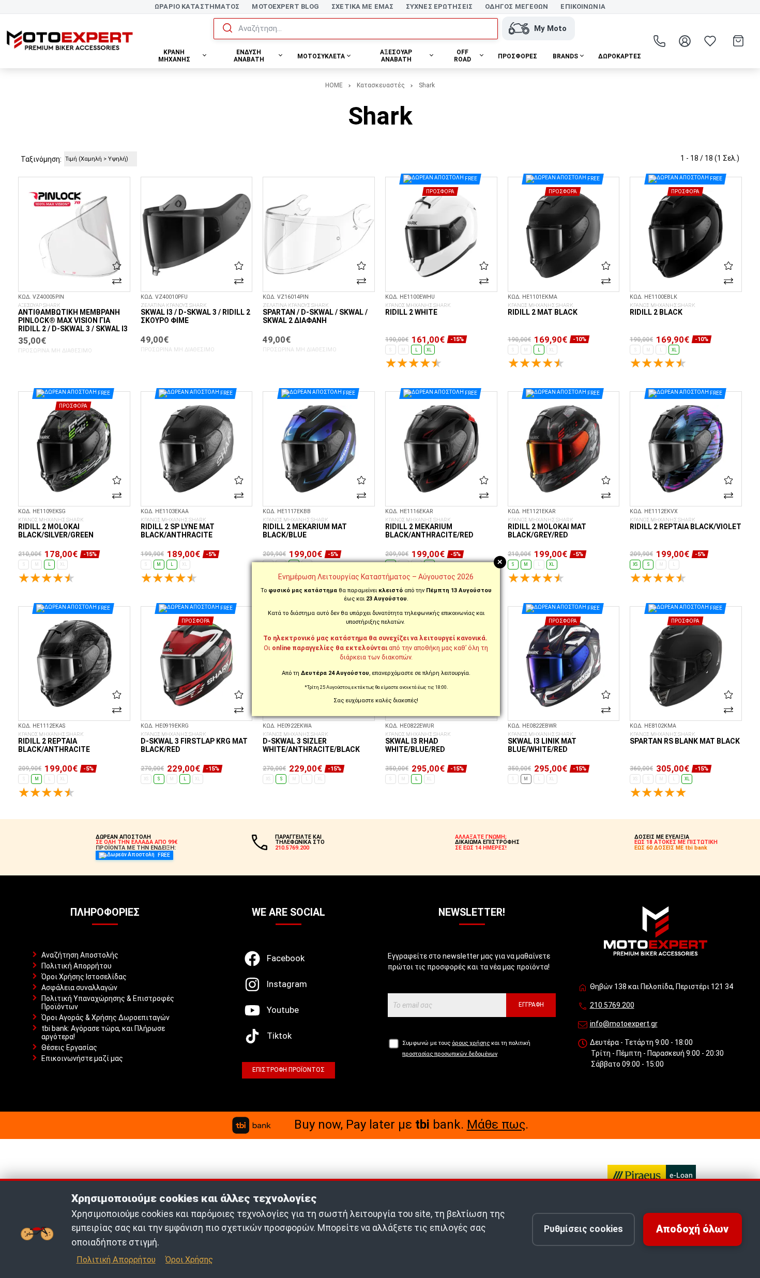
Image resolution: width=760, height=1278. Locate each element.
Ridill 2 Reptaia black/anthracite (54, 742)
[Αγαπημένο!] (117, 265)
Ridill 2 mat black (542, 309)
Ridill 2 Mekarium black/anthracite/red (429, 528)
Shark (427, 85)
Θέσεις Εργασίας (69, 1047)
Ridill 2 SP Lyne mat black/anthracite (178, 528)
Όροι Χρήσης (189, 1260)
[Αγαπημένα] (710, 41)
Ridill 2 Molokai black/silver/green (56, 528)
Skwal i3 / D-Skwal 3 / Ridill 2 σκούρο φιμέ (195, 314)
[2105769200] (660, 41)
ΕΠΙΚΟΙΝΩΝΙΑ (582, 6)
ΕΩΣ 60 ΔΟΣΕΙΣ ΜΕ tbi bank (670, 847)
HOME (334, 85)
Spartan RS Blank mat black (685, 738)
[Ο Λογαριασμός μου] (685, 41)
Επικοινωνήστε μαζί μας (82, 1058)
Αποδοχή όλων (692, 1229)
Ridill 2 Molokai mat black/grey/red (547, 528)
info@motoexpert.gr (624, 1024)
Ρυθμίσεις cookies (583, 1229)
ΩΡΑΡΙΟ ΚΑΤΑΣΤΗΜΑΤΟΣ (197, 6)
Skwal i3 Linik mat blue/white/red (542, 742)
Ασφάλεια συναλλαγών (79, 987)
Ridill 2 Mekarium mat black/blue (305, 528)
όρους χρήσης (471, 1043)
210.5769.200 (612, 1005)
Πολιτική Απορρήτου (76, 966)
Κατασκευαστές (381, 85)
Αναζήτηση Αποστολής (79, 955)
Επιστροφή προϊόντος (288, 1069)
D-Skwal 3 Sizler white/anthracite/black (311, 742)
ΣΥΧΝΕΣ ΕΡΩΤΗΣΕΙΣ (439, 6)
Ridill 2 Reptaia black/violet (685, 524)
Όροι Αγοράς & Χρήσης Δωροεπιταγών (105, 1017)
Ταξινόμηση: (41, 159)
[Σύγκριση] (117, 281)
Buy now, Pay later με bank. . (411, 1124)
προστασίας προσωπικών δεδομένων (449, 1054)
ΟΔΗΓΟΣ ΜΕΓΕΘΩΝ (517, 6)
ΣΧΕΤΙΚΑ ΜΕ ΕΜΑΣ (362, 6)
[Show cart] (738, 41)
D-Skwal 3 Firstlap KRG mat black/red (194, 742)
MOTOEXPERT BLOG (285, 6)
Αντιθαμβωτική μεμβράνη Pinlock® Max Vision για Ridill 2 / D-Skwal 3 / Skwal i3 (73, 318)
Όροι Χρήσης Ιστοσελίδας (84, 977)
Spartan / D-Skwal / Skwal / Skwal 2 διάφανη (315, 314)
